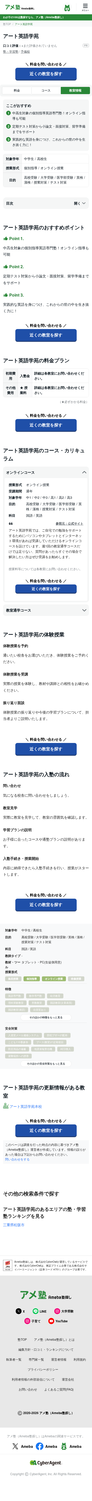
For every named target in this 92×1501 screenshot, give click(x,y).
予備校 (25, 51)
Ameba (27, 1446)
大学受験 (67, 1311)
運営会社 (68, 1379)
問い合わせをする (17, 1159)
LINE (43, 1311)
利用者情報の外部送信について (33, 1379)
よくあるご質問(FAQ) (59, 1389)
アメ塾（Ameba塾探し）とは (54, 1339)
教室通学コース (18, 610)
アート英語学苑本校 (26, 1106)
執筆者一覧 (13, 1359)
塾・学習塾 (10, 51)
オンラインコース (20, 472)
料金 (17, 90)
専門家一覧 (36, 1359)
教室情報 (75, 90)
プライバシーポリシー (43, 1369)
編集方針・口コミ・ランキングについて (46, 1349)
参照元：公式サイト (69, 523)
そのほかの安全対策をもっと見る (46, 1063)
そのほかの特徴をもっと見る (46, 1017)
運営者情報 (58, 1359)
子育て (36, 1321)
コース (46, 90)
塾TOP (7, 24)
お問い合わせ (28, 1389)
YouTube (61, 1321)
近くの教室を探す (46, 73)
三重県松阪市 (14, 1224)
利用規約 (80, 1359)
